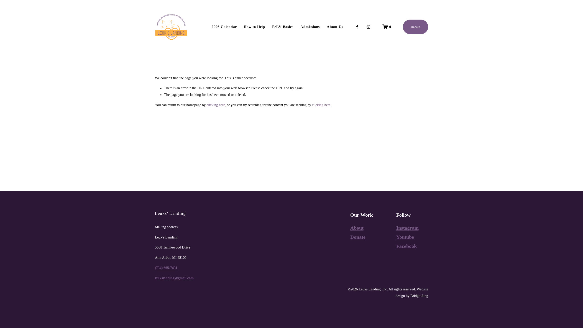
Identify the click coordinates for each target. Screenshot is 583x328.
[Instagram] (368, 27)
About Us (335, 27)
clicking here (216, 105)
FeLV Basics (283, 27)
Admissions (310, 27)
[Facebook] (357, 27)
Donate (415, 26)
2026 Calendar (224, 27)
